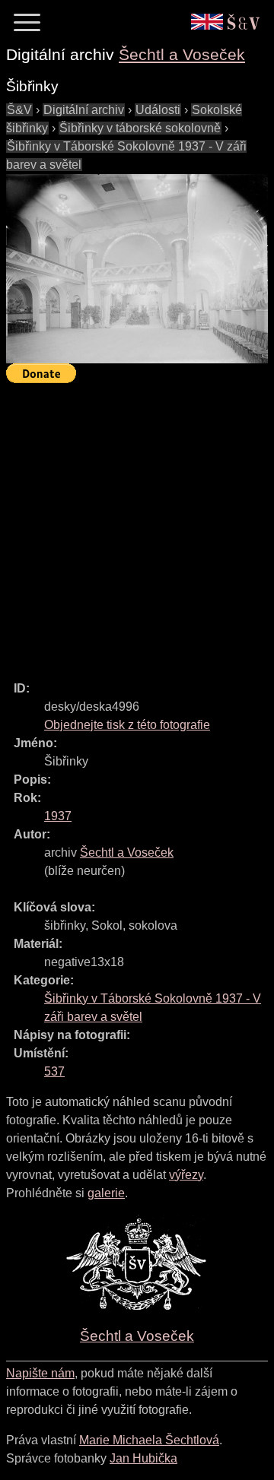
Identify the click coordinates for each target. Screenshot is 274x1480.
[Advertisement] (137, 525)
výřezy (186, 1174)
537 (54, 1071)
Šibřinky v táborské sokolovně (140, 128)
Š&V (19, 109)
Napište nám (40, 1373)
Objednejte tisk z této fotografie (127, 724)
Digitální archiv (83, 109)
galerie (106, 1193)
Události (157, 109)
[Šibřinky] (137, 268)
